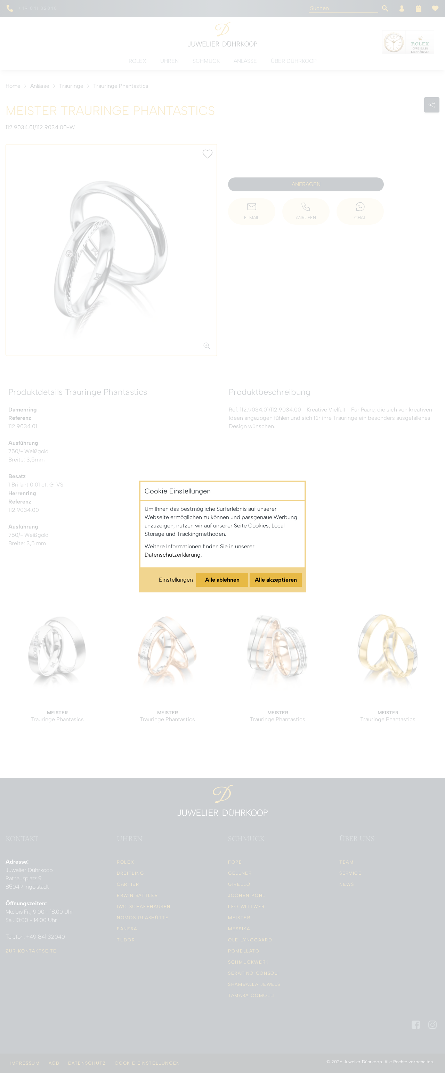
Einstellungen (176, 579)
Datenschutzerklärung (173, 554)
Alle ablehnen (222, 579)
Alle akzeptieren (276, 579)
